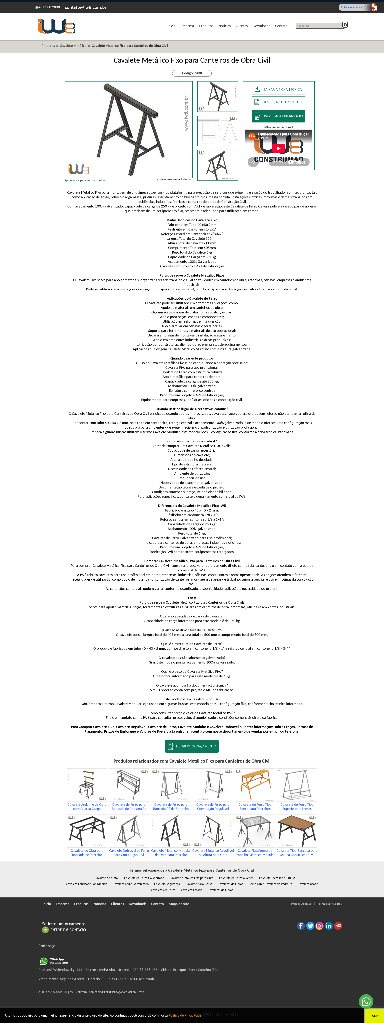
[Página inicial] (56, 33)
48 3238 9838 (49, 7)
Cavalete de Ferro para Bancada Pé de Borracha (171, 807)
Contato (281, 26)
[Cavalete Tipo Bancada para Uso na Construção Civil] (297, 847)
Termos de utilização (300, 904)
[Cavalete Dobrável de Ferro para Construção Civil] (129, 847)
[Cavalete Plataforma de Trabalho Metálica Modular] (255, 847)
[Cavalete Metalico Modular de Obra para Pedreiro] (171, 847)
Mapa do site (179, 904)
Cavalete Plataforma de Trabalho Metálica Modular (255, 853)
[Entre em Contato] (64, 933)
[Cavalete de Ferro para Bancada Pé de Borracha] (171, 800)
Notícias (224, 26)
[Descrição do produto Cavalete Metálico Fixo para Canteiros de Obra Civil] (279, 106)
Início (171, 26)
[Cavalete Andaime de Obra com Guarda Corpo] (87, 800)
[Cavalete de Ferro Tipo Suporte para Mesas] (297, 800)
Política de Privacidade (185, 1016)
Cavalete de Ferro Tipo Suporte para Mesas (297, 807)
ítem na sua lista (353, 7)
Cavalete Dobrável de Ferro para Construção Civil (129, 853)
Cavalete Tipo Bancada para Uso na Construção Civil (297, 853)
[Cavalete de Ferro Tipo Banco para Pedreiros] (255, 800)
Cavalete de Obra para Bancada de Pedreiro (87, 853)
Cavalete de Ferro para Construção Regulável (213, 807)
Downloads (261, 26)
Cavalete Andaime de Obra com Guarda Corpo (87, 807)
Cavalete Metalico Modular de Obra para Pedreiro (171, 853)
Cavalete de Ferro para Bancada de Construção (129, 807)
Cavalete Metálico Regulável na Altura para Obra (213, 853)
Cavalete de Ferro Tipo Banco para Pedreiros (255, 807)
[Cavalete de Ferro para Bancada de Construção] (129, 800)
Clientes (242, 26)
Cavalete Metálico (73, 46)
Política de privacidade (330, 904)
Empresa (187, 26)
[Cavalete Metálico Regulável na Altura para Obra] (213, 847)
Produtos (206, 26)
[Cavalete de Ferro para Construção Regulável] (213, 800)
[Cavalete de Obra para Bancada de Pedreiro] (87, 847)
